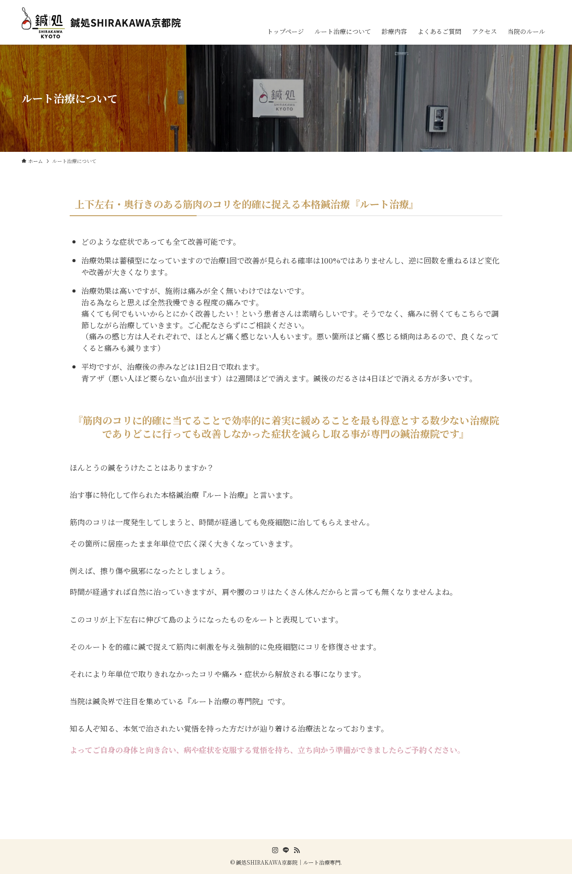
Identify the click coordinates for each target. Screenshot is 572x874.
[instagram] (275, 850)
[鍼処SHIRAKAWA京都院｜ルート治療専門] (103, 22)
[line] (286, 850)
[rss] (297, 850)
